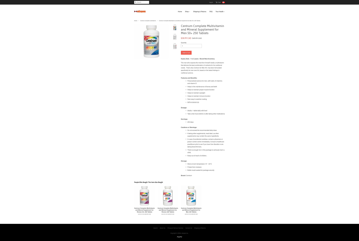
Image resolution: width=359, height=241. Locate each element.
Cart (219, 2)
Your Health (220, 11)
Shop (187, 11)
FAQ (210, 11)
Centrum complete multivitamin (148, 20)
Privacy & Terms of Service (175, 228)
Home (180, 11)
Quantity (183, 43)
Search (155, 228)
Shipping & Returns (199, 11)
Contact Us (188, 228)
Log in (211, 2)
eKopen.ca (185, 233)
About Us (162, 228)
